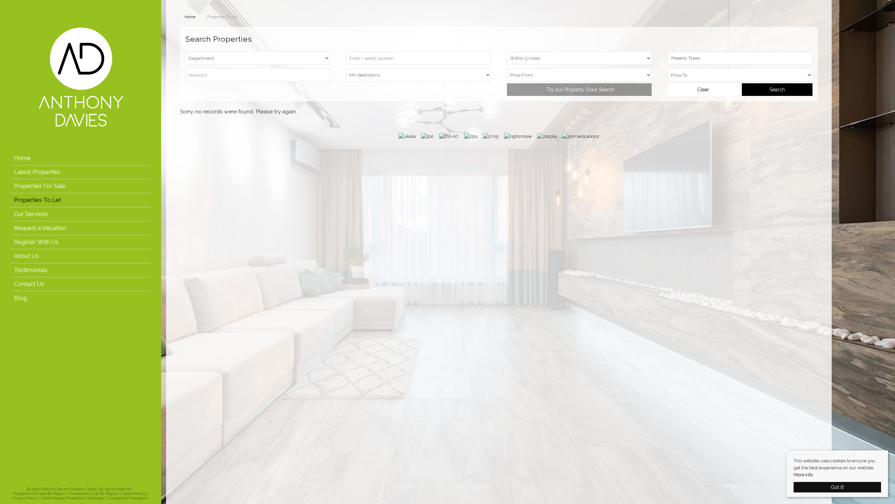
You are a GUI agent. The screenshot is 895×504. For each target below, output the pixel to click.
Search (777, 89)
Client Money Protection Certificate (72, 498)
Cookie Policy (134, 493)
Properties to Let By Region (94, 493)
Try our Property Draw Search (579, 89)
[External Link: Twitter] (78, 481)
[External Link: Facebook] (76, 481)
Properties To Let (37, 199)
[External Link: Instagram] (80, 481)
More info (803, 474)
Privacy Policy (24, 498)
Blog (20, 297)
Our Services (31, 213)
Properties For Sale (39, 185)
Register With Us (36, 241)
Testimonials (31, 269)
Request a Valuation (40, 227)
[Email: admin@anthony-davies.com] (84, 481)
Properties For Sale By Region (39, 493)
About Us (26, 255)
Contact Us (29, 283)
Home (22, 157)
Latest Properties (37, 171)
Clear (703, 89)
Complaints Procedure (127, 498)
